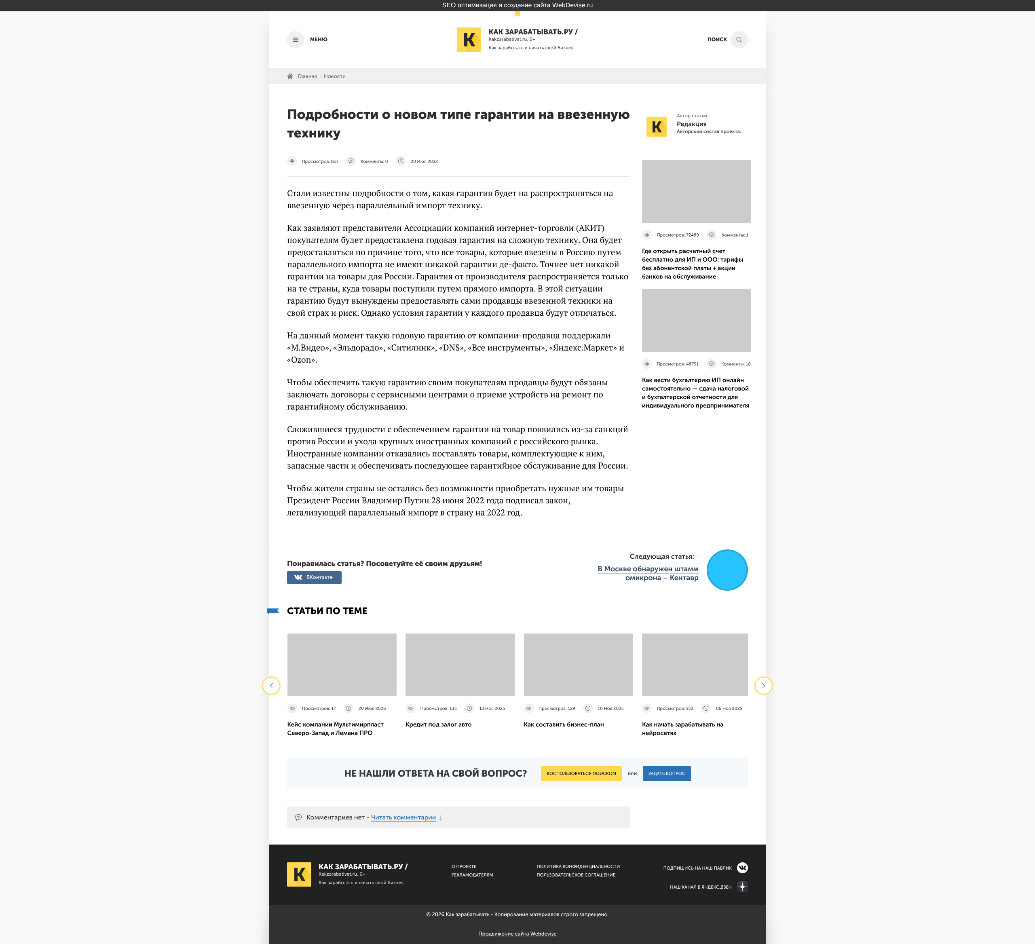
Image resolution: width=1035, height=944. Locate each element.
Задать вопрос (666, 773)
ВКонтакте (319, 577)
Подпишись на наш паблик (697, 868)
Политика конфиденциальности (578, 866)
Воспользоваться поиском (581, 773)
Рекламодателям (472, 875)
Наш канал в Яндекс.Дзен (701, 887)
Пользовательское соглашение (576, 875)
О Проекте (464, 866)
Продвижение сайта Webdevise (517, 934)
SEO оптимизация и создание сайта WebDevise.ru (517, 5)
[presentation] (271, 685)
